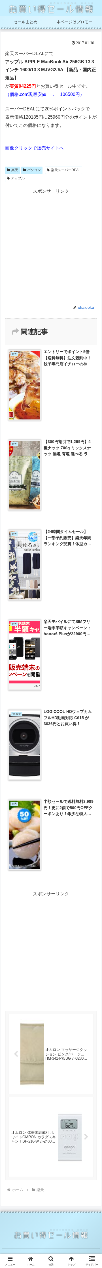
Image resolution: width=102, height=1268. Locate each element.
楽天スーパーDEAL (65, 170)
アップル (18, 178)
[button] (91, 900)
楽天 (14, 170)
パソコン (34, 170)
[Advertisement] (51, 247)
